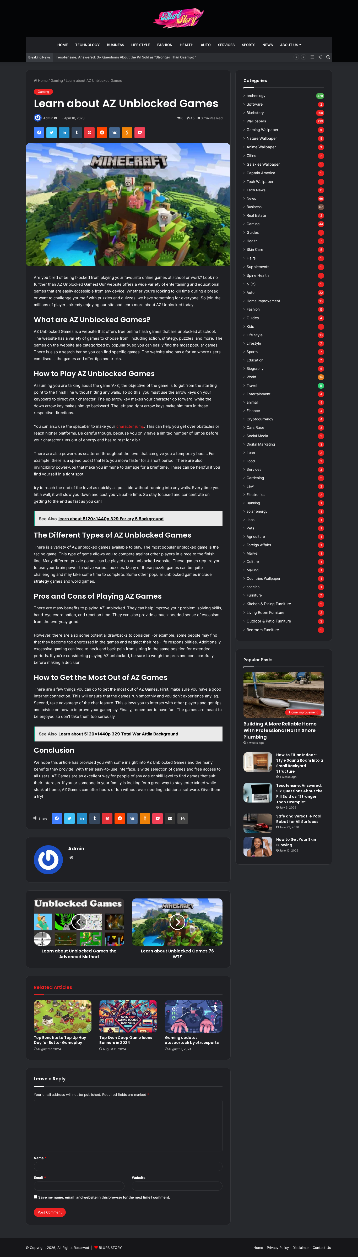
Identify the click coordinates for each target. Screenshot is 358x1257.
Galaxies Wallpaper (263, 164)
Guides (253, 232)
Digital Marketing (261, 444)
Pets (250, 528)
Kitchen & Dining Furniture (269, 604)
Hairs (251, 258)
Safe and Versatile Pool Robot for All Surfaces (298, 819)
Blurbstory (255, 113)
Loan (251, 453)
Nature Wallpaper (262, 138)
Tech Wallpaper (260, 181)
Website (138, 1177)
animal (252, 402)
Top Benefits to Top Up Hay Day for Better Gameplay (60, 1040)
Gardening (255, 478)
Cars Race (255, 427)
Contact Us (322, 1247)
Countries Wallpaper (263, 578)
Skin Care (255, 249)
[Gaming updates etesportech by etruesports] (194, 1016)
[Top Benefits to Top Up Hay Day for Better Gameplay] (62, 1016)
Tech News (256, 190)
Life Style (140, 45)
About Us (289, 45)
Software (255, 104)
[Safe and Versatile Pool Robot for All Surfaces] (257, 823)
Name (40, 1158)
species (253, 587)
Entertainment (258, 394)
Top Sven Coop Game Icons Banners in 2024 (125, 1040)
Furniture (254, 595)
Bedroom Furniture (263, 629)
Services (226, 45)
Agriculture (256, 536)
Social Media (257, 436)
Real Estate (256, 215)
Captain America (261, 173)
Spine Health (258, 275)
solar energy (257, 511)
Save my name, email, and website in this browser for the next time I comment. (104, 1197)
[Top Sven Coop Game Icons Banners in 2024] (128, 1016)
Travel (252, 385)
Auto (206, 45)
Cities (251, 155)
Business (115, 45)
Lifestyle (254, 343)
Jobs (250, 520)
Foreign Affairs (259, 545)
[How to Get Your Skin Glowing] (257, 847)
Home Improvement (263, 301)
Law (250, 486)
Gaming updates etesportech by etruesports (192, 1040)
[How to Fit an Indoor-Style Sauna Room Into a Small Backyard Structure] (257, 762)
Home (62, 45)
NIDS (251, 284)
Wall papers (256, 121)
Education (255, 360)
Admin (48, 118)
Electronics (256, 494)
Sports (248, 45)
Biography (255, 368)
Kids (250, 326)
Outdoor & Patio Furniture (269, 621)
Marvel (252, 553)
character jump (130, 426)
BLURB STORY (110, 1247)
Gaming (57, 80)
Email (40, 1177)
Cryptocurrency (260, 419)
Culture (253, 562)
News (268, 45)
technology (87, 45)
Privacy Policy (278, 1247)
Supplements (258, 266)
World (251, 377)
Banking (253, 503)
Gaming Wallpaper (262, 129)
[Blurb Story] (179, 18)
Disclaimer (300, 1247)
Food (251, 461)
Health (186, 45)
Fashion (164, 45)
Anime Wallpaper (261, 147)
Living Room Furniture (265, 612)
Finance (253, 411)
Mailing (252, 570)
